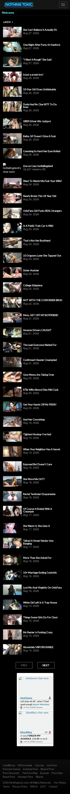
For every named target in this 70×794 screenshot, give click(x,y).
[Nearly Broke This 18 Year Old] (12, 198)
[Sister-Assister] (12, 272)
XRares (39, 776)
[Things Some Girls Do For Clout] (12, 619)
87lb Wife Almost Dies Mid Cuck (40, 389)
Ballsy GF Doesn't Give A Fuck (39, 136)
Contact (53, 786)
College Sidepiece (32, 285)
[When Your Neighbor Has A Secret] (12, 451)
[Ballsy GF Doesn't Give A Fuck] (12, 138)
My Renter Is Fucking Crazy (38, 632)
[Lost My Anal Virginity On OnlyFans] (12, 590)
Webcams (8, 12)
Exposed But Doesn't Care (37, 464)
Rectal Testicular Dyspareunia (39, 494)
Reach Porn (9, 776)
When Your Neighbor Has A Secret (41, 449)
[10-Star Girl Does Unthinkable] (12, 91)
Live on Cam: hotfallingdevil (38, 166)
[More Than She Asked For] (12, 560)
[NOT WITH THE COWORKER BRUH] (12, 302)
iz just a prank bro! (33, 74)
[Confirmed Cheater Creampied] (12, 362)
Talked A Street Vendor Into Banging (38, 542)
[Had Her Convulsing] (12, 421)
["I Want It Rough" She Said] (12, 62)
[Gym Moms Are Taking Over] (12, 377)
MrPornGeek (25, 765)
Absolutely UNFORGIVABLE (38, 647)
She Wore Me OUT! (34, 479)
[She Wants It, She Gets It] (12, 528)
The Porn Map (30, 773)
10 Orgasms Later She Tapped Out (42, 255)
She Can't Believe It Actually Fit (40, 29)
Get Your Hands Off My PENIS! (40, 404)
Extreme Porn (30, 769)
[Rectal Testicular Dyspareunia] (12, 496)
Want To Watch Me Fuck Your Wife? (42, 181)
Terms (6, 786)
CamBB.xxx (9, 765)
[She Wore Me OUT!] (12, 481)
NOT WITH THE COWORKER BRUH (42, 300)
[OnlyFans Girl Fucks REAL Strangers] (12, 213)
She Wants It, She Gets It (36, 526)
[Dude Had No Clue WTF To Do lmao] (12, 106)
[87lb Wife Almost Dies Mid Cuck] (12, 392)
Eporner (44, 773)
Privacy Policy (19, 786)
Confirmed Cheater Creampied (40, 360)
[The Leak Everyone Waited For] (12, 347)
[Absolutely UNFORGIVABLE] (12, 649)
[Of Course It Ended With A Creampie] (12, 511)
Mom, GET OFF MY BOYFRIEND (40, 315)
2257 (43, 786)
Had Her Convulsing (34, 419)
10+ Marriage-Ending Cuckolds (40, 572)
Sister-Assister (31, 270)
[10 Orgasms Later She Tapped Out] (12, 258)
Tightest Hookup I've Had (37, 434)
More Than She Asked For (37, 557)
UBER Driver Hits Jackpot (37, 121)
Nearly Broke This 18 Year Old (39, 196)
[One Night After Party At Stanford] (12, 47)
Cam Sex (39, 765)
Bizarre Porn (47, 769)
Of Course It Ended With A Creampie (37, 510)
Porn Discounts (11, 773)
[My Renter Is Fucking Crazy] (12, 634)
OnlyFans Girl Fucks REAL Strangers (42, 210)
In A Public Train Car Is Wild (38, 225)
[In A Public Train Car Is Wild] (12, 228)
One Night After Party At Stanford (41, 44)
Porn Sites (57, 773)
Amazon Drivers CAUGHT (37, 330)
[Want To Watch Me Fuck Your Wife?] (12, 183)
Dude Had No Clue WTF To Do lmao (40, 105)
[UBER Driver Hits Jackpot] (12, 123)
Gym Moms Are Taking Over (38, 374)
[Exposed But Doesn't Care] (12, 466)
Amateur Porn (25, 776)
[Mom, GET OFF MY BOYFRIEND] (12, 317)
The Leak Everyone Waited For (40, 345)
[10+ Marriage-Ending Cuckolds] (12, 575)
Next (46, 665)
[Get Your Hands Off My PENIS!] (12, 406)
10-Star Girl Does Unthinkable (39, 89)
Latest (7, 22)
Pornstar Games (12, 769)
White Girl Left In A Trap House (40, 602)
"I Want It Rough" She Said (37, 59)
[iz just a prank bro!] (12, 77)
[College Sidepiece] (12, 287)
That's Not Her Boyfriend (36, 240)
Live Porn (52, 765)
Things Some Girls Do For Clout (40, 617)
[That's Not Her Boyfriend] (12, 243)
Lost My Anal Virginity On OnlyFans (42, 587)
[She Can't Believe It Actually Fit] (12, 32)
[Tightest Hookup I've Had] (12, 436)
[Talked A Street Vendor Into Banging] (12, 543)
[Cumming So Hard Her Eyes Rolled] (12, 153)
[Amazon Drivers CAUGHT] (12, 332)
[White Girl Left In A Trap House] (12, 605)
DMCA (34, 786)
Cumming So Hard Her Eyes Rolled (41, 151)
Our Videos (60, 782)
